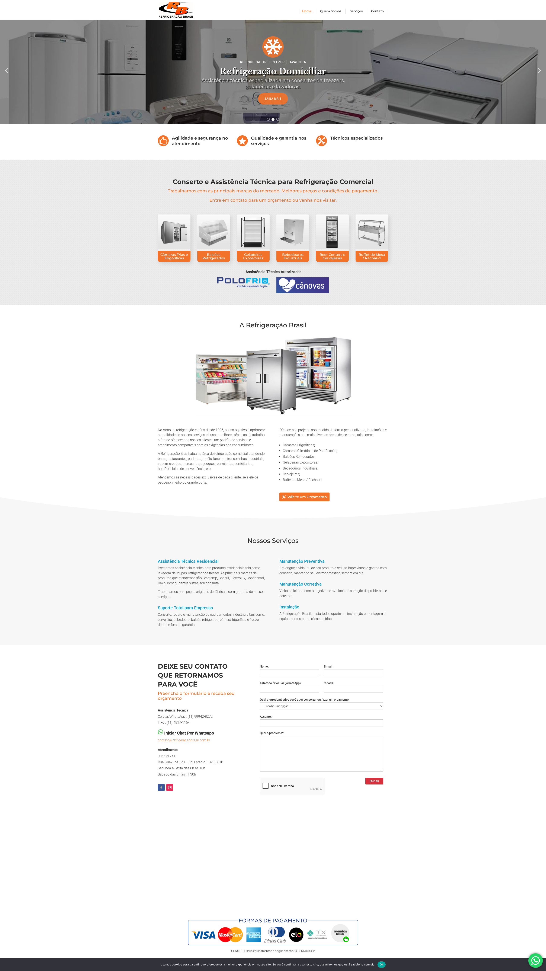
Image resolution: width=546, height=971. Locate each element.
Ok (381, 964)
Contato (377, 11)
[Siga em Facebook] (161, 787)
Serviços (356, 11)
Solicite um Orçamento (307, 497)
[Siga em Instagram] (169, 787)
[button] (6, 70)
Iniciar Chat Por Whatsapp (189, 733)
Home (307, 11)
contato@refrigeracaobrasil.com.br (184, 740)
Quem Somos (330, 11)
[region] (273, 70)
